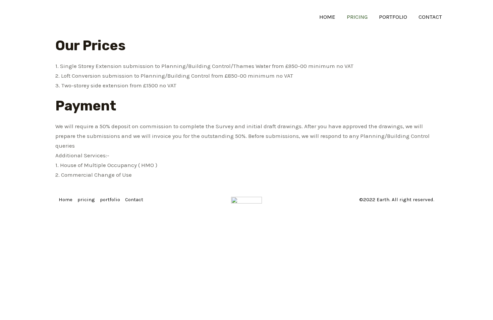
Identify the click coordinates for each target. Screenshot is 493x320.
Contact (430, 16)
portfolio (393, 16)
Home (327, 16)
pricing (357, 16)
